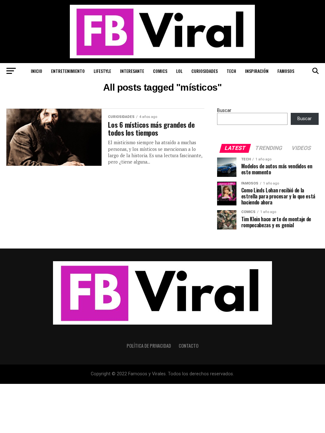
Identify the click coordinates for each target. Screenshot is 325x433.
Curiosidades (204, 71)
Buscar (224, 110)
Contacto (188, 345)
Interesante (132, 71)
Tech (231, 71)
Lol (179, 71)
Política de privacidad (149, 345)
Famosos (285, 71)
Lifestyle (102, 71)
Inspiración (257, 71)
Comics (160, 71)
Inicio (36, 71)
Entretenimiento (68, 71)
